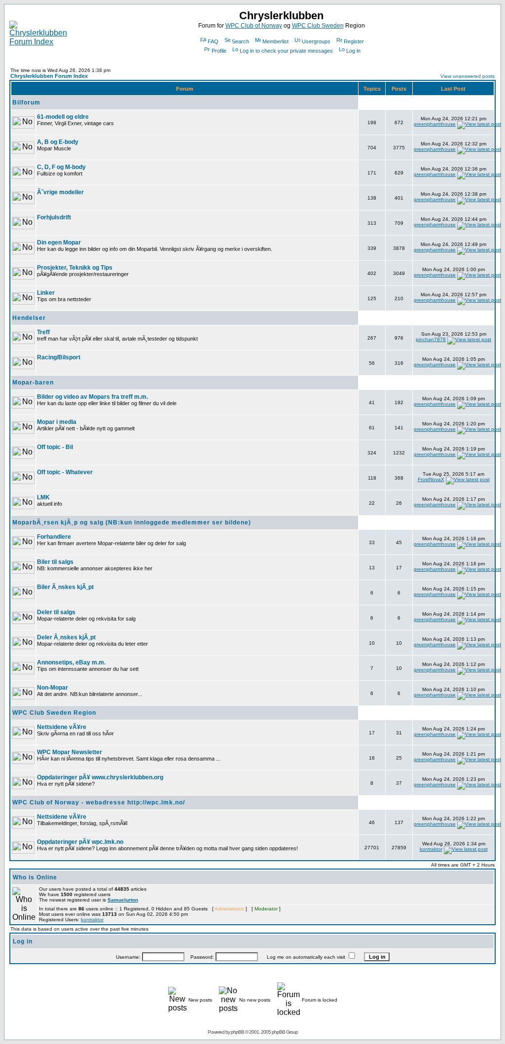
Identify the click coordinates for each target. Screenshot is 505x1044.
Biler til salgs (55, 561)
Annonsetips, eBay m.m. (71, 662)
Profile (219, 51)
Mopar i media (56, 421)
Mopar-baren (33, 382)
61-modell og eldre (63, 116)
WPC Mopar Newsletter (69, 752)
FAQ (213, 41)
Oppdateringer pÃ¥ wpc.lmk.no (80, 841)
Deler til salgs (56, 612)
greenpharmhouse (435, 124)
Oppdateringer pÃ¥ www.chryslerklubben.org (100, 777)
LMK (43, 497)
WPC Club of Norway (253, 25)
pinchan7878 (431, 339)
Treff (43, 332)
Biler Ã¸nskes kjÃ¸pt (65, 587)
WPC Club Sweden (318, 25)
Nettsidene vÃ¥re (61, 727)
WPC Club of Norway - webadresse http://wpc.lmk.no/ (98, 802)
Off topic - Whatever (65, 472)
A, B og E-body (57, 142)
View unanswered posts (467, 76)
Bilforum (26, 102)
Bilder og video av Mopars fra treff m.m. (92, 396)
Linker (46, 292)
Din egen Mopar (59, 242)
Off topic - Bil (55, 447)
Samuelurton (123, 900)
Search (240, 41)
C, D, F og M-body (61, 167)
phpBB (237, 1032)
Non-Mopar (52, 687)
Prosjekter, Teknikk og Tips (74, 267)
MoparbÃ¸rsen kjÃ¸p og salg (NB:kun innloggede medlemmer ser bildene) (131, 522)
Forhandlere (54, 536)
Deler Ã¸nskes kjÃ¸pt (66, 637)
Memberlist (275, 41)
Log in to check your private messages (286, 51)
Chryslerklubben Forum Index (49, 76)
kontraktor (431, 849)
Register (354, 41)
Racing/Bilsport (58, 357)
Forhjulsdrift (54, 217)
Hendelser (29, 317)
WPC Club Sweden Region (54, 712)
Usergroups (316, 41)
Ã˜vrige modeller (60, 192)
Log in (353, 51)
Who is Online (35, 877)
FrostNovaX (431, 479)
